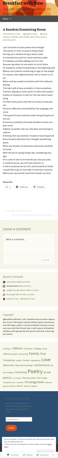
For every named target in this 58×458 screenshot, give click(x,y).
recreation (17, 378)
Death (44, 348)
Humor (26, 360)
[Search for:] (52, 18)
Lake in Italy (35, 37)
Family (34, 353)
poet (14, 40)
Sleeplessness (9, 382)
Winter (20, 386)
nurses (43, 37)
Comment (45, 260)
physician (7, 40)
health (28, 34)
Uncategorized (34, 382)
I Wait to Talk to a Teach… (29, 290)
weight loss (11, 290)
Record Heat (25, 282)
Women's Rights (30, 386)
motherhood (41, 365)
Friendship (9, 360)
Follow (11, 428)
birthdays (7, 348)
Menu (5, 18)
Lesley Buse (11, 282)
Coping (37, 348)
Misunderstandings (24, 365)
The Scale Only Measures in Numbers (33, 215)
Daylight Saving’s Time (17, 210)
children (17, 348)
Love (45, 359)
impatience (35, 360)
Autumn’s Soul (29, 298)
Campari (6, 37)
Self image (42, 377)
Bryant (9, 294)
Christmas (28, 348)
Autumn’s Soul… (13, 298)
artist (44, 34)
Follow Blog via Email (18, 398)
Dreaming (23, 354)
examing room (17, 37)
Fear (43, 354)
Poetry (34, 34)
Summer (20, 382)
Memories (8, 365)
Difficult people (10, 354)
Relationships (29, 377)
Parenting (21, 372)
